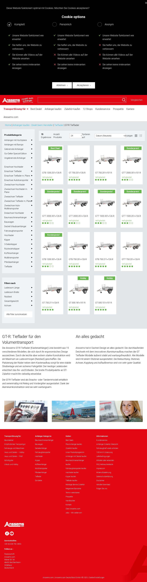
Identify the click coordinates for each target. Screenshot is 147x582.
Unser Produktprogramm (75, 452)
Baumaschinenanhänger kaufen (75, 462)
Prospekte (118, 109)
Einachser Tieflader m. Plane (17, 176)
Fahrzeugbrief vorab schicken (107, 448)
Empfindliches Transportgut (14, 444)
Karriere (130, 109)
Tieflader (58, 125)
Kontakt (68, 505)
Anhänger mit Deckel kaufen (76, 456)
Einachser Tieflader (13, 171)
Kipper (7, 240)
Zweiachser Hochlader (14, 184)
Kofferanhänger (11, 253)
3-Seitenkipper (10, 244)
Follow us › (8, 549)
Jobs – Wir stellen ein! (74, 513)
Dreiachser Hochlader (14, 213)
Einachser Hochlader (13, 167)
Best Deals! (36, 109)
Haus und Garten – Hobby (14, 452)
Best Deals (69, 440)
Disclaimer (100, 481)
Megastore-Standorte (73, 489)
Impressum (100, 468)
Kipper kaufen (71, 477)
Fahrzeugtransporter (13, 231)
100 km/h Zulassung (104, 452)
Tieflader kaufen (71, 481)
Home (8, 125)
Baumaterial (8, 440)
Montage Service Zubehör (75, 485)
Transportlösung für (15, 109)
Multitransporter (11, 257)
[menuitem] (15, 109)
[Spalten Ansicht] (136, 135)
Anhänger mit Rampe (13, 144)
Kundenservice (102, 109)
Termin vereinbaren (73, 493)
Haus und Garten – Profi (13, 456)
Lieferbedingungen (103, 456)
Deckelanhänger (41, 448)
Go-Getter (38, 481)
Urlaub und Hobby (11, 464)
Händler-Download (103, 485)
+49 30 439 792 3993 (12, 544)
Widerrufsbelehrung (103, 472)
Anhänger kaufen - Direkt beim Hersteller (33, 125)
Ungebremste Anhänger (15, 158)
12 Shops (88, 109)
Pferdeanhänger (11, 262)
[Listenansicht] (140, 135)
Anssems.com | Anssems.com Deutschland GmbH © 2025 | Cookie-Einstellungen (73, 577)
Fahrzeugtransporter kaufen (76, 468)
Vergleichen (137, 100)
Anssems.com (11, 117)
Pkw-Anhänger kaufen (74, 444)
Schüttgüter (8, 460)
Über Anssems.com (73, 509)
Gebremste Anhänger (13, 149)
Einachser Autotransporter (16, 180)
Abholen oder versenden (105, 460)
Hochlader (9, 235)
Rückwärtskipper (12, 249)
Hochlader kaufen (72, 472)
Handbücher (70, 501)
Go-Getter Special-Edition (15, 153)
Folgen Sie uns (101, 489)
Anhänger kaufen (53, 109)
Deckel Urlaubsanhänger (15, 226)
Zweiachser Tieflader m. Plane (17, 201)
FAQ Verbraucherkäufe (104, 464)
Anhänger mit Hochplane (15, 140)
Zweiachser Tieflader (13, 196)
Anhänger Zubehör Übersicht (107, 444)
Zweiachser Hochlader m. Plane (16, 190)
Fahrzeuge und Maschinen (14, 448)
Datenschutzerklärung (104, 477)
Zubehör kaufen (72, 109)
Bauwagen (9, 222)
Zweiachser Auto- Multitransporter (12, 207)
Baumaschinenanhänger (15, 217)
